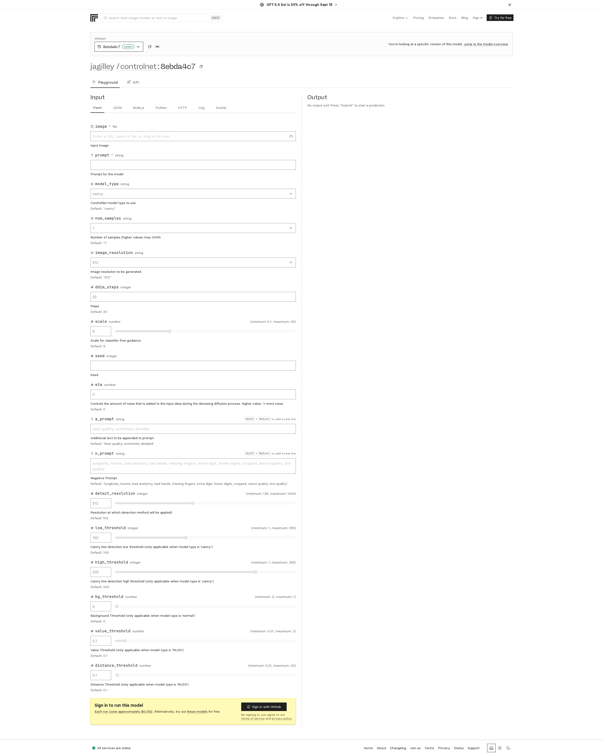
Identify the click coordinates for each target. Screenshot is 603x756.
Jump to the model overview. (486, 44)
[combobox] (162, 18)
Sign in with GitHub (266, 707)
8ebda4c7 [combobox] (118, 46)
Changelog (398, 748)
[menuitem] (400, 17)
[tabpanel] (193, 407)
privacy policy (282, 718)
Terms (429, 748)
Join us (415, 748)
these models (197, 711)
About (381, 748)
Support (474, 748)
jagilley (102, 66)
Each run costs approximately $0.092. (123, 711)
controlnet (138, 66)
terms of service (253, 718)
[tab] (97, 108)
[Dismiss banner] (510, 5)
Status (459, 748)
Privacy (444, 748)
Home (368, 748)
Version (100, 38)
